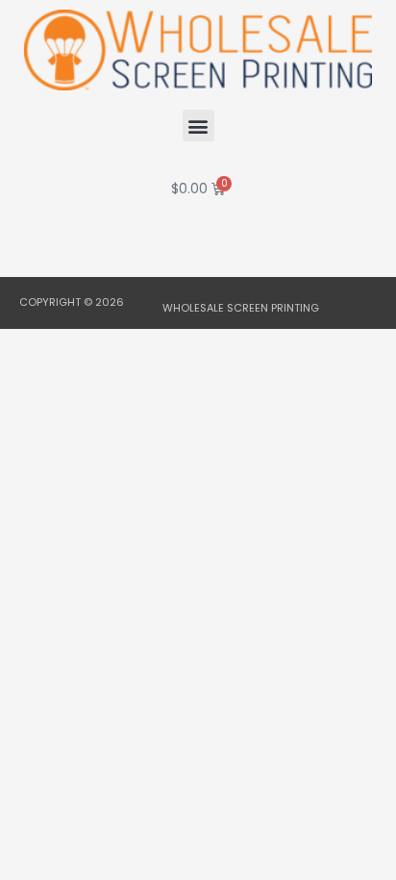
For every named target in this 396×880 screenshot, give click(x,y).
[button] (198, 125)
